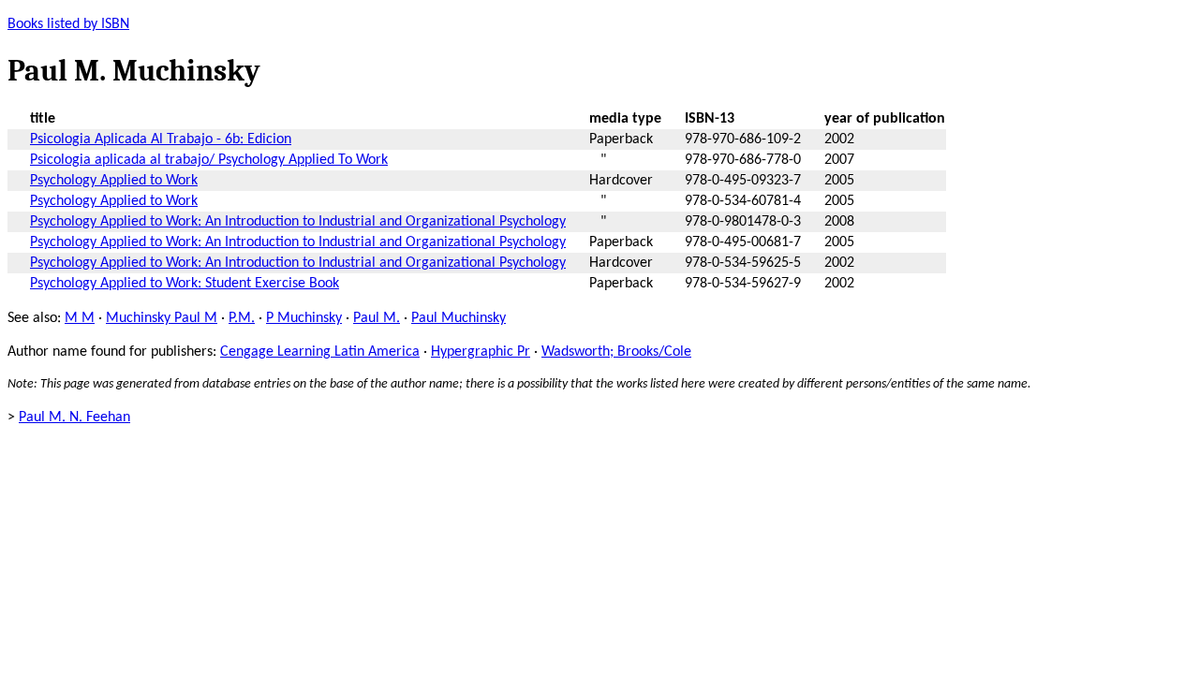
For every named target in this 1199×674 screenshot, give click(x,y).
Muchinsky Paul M (161, 318)
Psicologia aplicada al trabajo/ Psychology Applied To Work (209, 160)
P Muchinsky (304, 318)
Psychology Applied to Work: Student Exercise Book (184, 283)
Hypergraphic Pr (480, 351)
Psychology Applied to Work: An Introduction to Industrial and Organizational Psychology (298, 221)
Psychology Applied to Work (114, 180)
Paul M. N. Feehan (74, 417)
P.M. (242, 318)
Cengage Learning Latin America (320, 351)
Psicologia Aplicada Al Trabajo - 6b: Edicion (160, 139)
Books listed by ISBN (68, 24)
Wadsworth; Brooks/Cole (616, 351)
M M (80, 318)
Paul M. (376, 318)
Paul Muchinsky (458, 318)
